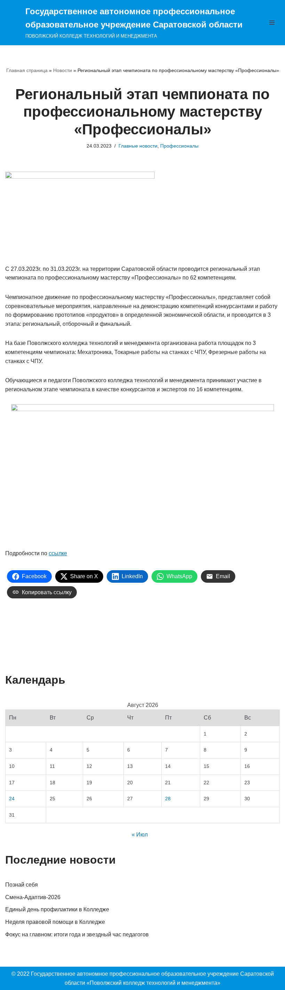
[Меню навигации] (272, 22)
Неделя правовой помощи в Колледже (55, 922)
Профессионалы (179, 146)
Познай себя (21, 885)
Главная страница (27, 70)
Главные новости (138, 146)
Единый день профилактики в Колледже (57, 909)
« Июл (140, 835)
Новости (62, 70)
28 (168, 798)
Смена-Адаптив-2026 (32, 897)
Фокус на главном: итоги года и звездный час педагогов (77, 934)
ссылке (58, 553)
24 (12, 798)
